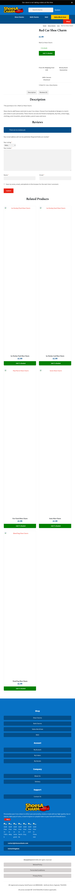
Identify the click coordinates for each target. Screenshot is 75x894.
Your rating (8, 142)
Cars (58, 26)
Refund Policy (37, 865)
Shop (68, 21)
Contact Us (37, 796)
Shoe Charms (19, 17)
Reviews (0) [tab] (43, 92)
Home (44, 26)
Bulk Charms (34, 17)
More (8, 819)
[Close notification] (72, 2)
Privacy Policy (37, 876)
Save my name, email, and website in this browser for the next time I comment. (32, 184)
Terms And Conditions (37, 870)
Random (57, 10)
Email (41, 175)
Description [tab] (32, 92)
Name (6, 175)
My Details (37, 761)
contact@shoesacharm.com (18, 843)
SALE (46, 17)
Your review (8, 148)
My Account (37, 750)
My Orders (37, 755)
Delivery (37, 782)
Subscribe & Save (60, 17)
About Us (37, 776)
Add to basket (48, 53)
